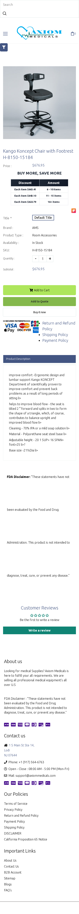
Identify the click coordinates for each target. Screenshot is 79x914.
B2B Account (12, 872)
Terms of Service (15, 803)
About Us (10, 860)
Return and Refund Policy (21, 815)
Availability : (11, 242)
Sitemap (9, 878)
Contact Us (11, 866)
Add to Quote (39, 301)
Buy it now (39, 312)
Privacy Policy (13, 809)
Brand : (8, 227)
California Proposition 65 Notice (25, 839)
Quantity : (9, 258)
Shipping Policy (55, 334)
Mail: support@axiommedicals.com (32, 775)
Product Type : (13, 235)
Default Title (43, 217)
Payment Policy (55, 340)
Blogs (8, 884)
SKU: (6, 250)
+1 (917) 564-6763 (31, 762)
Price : (7, 166)
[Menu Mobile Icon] (5, 33)
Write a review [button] (40, 630)
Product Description (18, 358)
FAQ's (8, 890)
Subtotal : (8, 269)
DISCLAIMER (12, 833)
